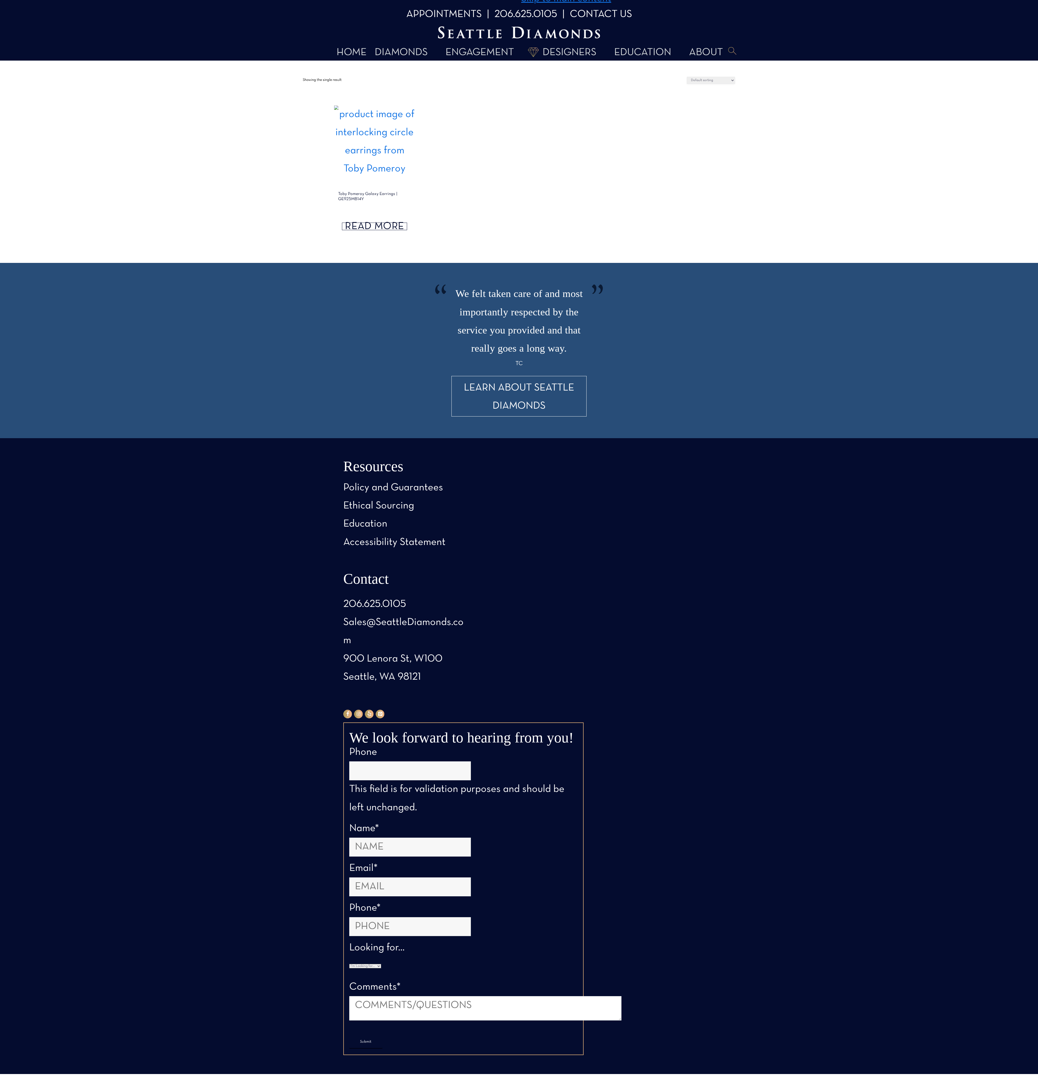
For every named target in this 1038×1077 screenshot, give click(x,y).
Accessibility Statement (394, 542)
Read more (374, 226)
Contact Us (601, 14)
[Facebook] (347, 714)
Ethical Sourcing (378, 506)
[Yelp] (369, 714)
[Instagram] (358, 714)
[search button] (732, 51)
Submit (366, 1041)
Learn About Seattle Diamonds (519, 397)
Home (352, 52)
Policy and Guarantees (393, 488)
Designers (569, 52)
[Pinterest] (380, 714)
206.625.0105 (525, 14)
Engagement (479, 52)
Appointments (444, 14)
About (706, 52)
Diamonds (401, 52)
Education (642, 52)
